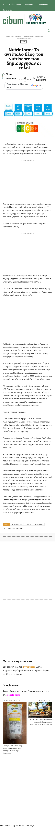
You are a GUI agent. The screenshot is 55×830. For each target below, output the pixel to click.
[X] (24, 541)
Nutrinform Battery (13, 528)
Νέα (12, 36)
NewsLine (39, 524)
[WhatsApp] (37, 541)
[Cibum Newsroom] (2, 76)
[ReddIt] (50, 541)
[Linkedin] (44, 541)
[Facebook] (18, 541)
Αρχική (7, 36)
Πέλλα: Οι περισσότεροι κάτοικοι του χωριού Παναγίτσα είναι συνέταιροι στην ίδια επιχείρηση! (41, 722)
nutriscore (17, 524)
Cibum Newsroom (11, 76)
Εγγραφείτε (29, 667)
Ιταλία (28, 524)
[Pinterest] (31, 541)
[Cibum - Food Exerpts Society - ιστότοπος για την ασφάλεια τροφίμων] (25, 19)
